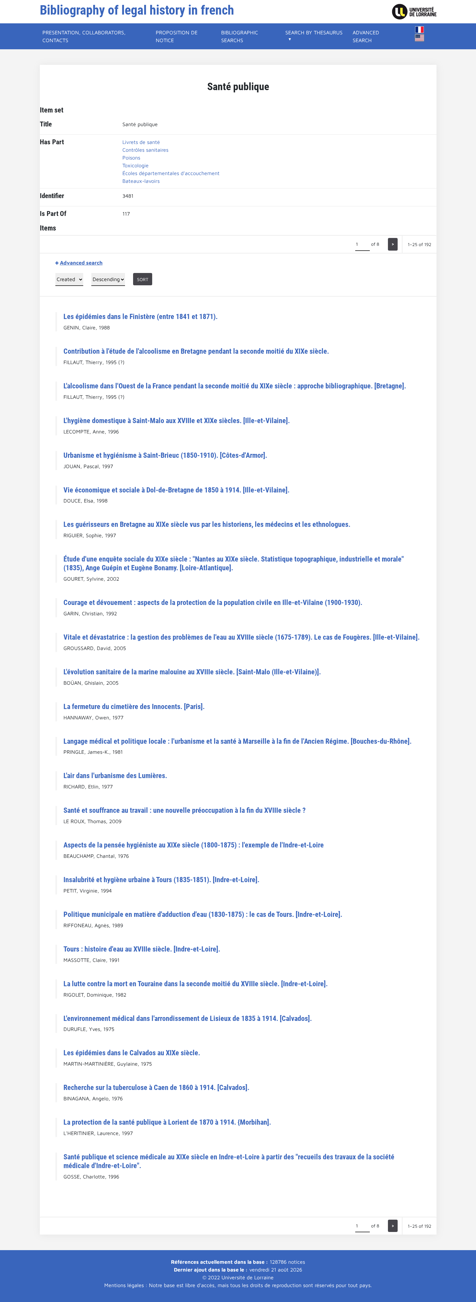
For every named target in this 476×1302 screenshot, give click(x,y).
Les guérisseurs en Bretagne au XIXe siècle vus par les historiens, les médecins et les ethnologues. (206, 524)
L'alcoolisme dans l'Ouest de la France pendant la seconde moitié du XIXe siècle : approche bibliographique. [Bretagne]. (234, 386)
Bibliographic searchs (239, 36)
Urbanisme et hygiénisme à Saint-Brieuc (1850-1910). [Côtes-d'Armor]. (165, 455)
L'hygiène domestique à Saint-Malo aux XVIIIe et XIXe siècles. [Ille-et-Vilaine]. (176, 420)
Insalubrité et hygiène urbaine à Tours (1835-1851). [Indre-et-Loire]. (161, 879)
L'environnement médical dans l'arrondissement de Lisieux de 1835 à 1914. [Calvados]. (187, 1018)
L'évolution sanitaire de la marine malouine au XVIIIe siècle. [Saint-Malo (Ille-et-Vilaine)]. (192, 672)
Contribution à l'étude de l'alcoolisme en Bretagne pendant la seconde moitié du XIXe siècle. (196, 351)
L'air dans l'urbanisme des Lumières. (115, 775)
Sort (142, 279)
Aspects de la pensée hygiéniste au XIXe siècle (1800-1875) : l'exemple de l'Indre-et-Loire (193, 845)
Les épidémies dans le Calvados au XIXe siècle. (131, 1052)
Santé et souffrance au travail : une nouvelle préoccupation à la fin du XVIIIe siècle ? (184, 810)
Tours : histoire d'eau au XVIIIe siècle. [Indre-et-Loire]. (141, 949)
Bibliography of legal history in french (137, 10)
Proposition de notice (177, 36)
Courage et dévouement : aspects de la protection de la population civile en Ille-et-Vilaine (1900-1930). (212, 602)
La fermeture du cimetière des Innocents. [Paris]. (134, 706)
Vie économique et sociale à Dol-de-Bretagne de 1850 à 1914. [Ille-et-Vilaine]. (176, 490)
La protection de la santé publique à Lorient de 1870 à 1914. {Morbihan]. (167, 1122)
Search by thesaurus (314, 32)
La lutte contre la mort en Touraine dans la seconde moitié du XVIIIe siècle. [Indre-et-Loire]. (195, 983)
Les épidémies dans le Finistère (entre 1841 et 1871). (140, 316)
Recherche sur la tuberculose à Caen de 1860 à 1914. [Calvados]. (156, 1087)
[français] (419, 29)
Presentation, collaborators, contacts (84, 36)
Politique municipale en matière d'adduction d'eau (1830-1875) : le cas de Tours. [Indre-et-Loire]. (202, 914)
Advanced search (366, 36)
